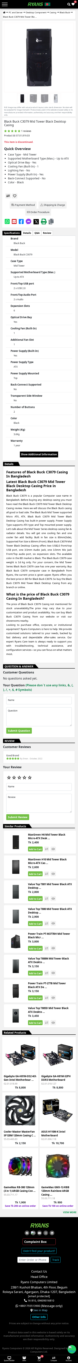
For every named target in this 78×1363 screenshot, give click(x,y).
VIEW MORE (69, 1212)
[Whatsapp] (7, 221)
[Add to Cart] (33, 1044)
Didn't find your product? (39, 1251)
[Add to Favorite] (33, 1058)
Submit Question (19, 730)
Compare (54, 1360)
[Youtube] (39, 1233)
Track (55, 1260)
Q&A (37, 233)
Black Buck (65, 12)
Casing (53, 12)
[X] (36, 221)
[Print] (44, 221)
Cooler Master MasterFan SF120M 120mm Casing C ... (20, 1133)
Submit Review (17, 817)
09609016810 (45, 1300)
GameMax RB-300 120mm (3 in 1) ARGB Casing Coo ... (20, 1189)
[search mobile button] (69, 4)
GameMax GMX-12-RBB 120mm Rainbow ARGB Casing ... (55, 1191)
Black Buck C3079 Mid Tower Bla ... (20, 16)
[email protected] (39, 1296)
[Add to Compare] (33, 1051)
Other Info (39, 1317)
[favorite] (14, 196)
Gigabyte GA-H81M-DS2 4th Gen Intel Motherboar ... (20, 1078)
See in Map (40, 1310)
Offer (24, 1360)
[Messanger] (28, 221)
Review (47, 233)
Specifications (12, 233)
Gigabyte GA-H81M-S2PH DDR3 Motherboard (56, 1078)
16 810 (32, 1300)
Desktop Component (36, 12)
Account (69, 1360)
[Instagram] (45, 1233)
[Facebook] (21, 221)
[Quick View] (33, 1064)
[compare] (8, 196)
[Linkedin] (52, 1233)
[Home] (4, 12)
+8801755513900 (29, 1306)
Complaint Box (35, 1242)
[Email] (14, 221)
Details (27, 233)
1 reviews (26, 131)
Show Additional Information (39, 454)
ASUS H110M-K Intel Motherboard (53, 1133)
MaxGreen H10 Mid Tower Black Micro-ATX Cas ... (47, 861)
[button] (51, 221)
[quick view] (53, 849)
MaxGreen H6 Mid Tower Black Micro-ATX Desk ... (46, 836)
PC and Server (16, 12)
